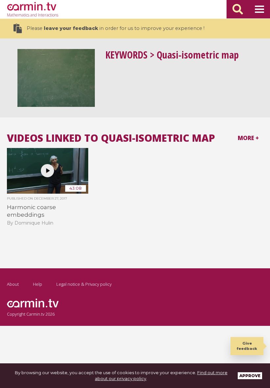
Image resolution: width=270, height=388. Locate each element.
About (13, 284)
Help (37, 284)
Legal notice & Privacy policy (84, 284)
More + (248, 138)
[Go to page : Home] (31, 6)
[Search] (237, 9)
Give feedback (247, 346)
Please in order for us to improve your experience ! (115, 28)
